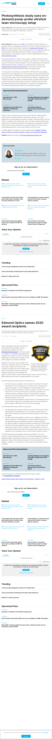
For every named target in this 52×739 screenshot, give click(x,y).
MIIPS (3, 48)
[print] (49, 39)
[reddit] (28, 39)
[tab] (5, 234)
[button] (3, 4)
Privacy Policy (45, 732)
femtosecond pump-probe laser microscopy (14, 66)
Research (4, 11)
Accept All (26, 736)
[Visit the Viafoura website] (47, 240)
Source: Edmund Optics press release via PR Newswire (18, 480)
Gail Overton (5, 34)
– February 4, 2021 (39, 480)
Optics (3, 318)
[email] (31, 39)
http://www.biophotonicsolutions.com (31, 135)
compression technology (37, 48)
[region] (26, 237)
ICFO (23, 44)
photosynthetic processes (9, 56)
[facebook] (21, 39)
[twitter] (26, 39)
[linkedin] (23, 39)
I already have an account (26, 251)
